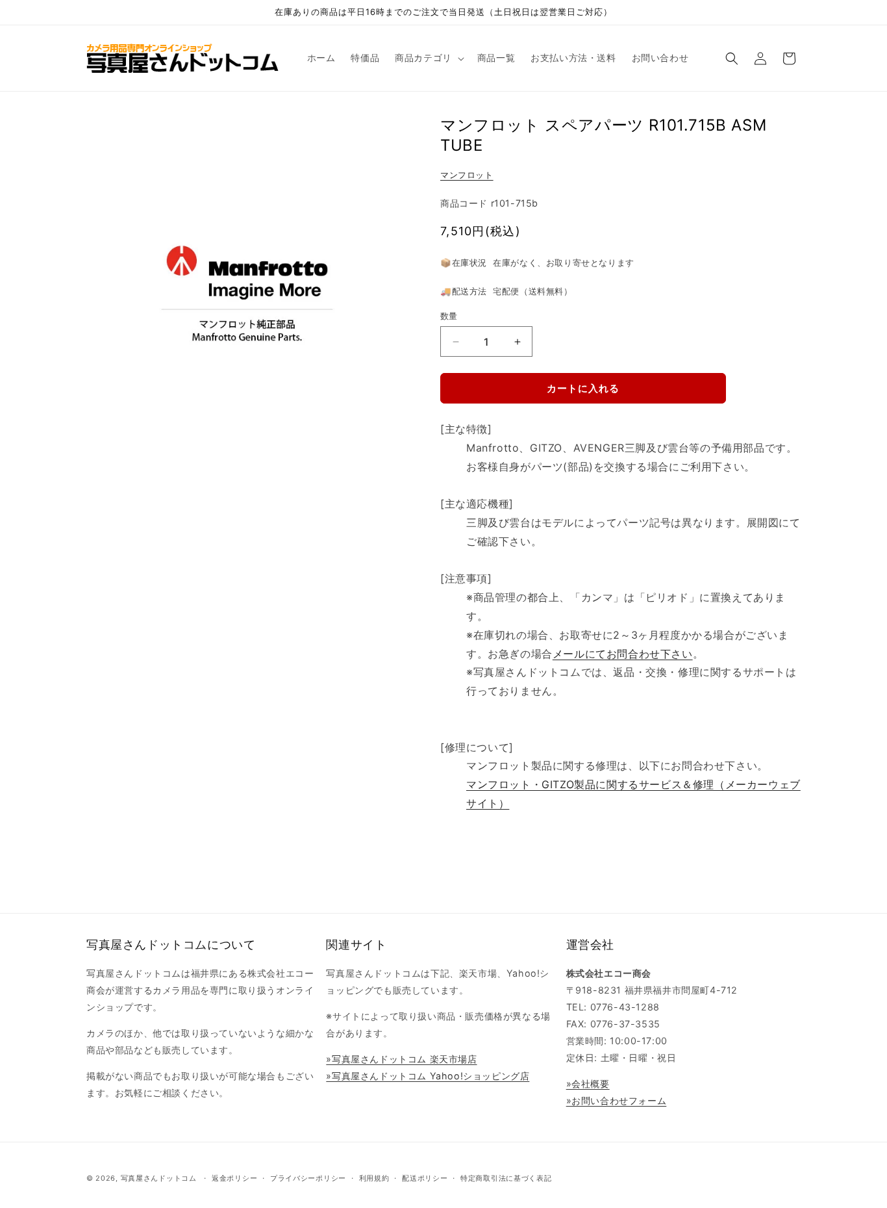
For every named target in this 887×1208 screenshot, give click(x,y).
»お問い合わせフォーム (616, 1100)
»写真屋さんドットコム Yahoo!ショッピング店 (427, 1075)
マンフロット (466, 175)
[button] (428, 57)
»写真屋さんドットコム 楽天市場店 (401, 1058)
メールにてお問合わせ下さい (623, 653)
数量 (449, 316)
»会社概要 (588, 1083)
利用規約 (374, 1178)
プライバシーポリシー (308, 1178)
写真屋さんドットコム (159, 1178)
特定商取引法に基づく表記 (505, 1178)
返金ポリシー (234, 1178)
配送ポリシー (424, 1178)
